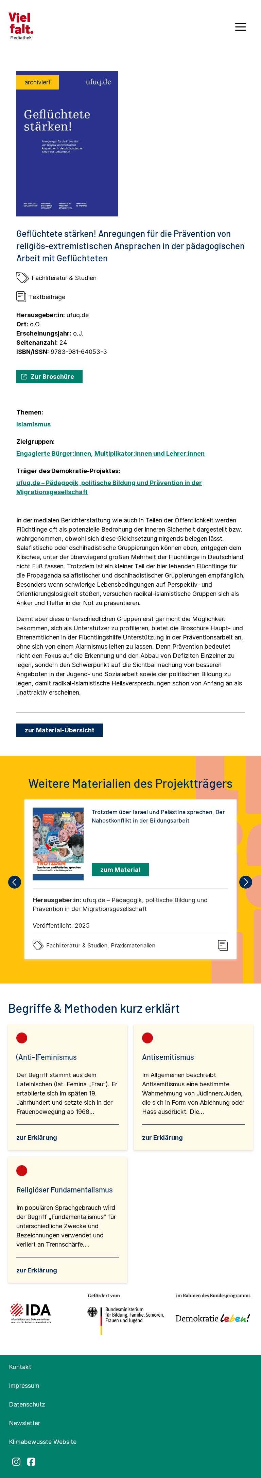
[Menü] (240, 29)
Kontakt (20, 1366)
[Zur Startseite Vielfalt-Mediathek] (21, 25)
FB (31, 1462)
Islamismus (33, 424)
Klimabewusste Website (42, 1441)
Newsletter (24, 1423)
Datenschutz (27, 1404)
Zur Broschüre (52, 376)
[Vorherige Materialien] (15, 882)
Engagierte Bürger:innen (53, 453)
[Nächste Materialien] (246, 882)
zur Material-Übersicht (59, 730)
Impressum (24, 1385)
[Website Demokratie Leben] (211, 1314)
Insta (16, 1462)
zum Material (120, 869)
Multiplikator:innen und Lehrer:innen (149, 453)
